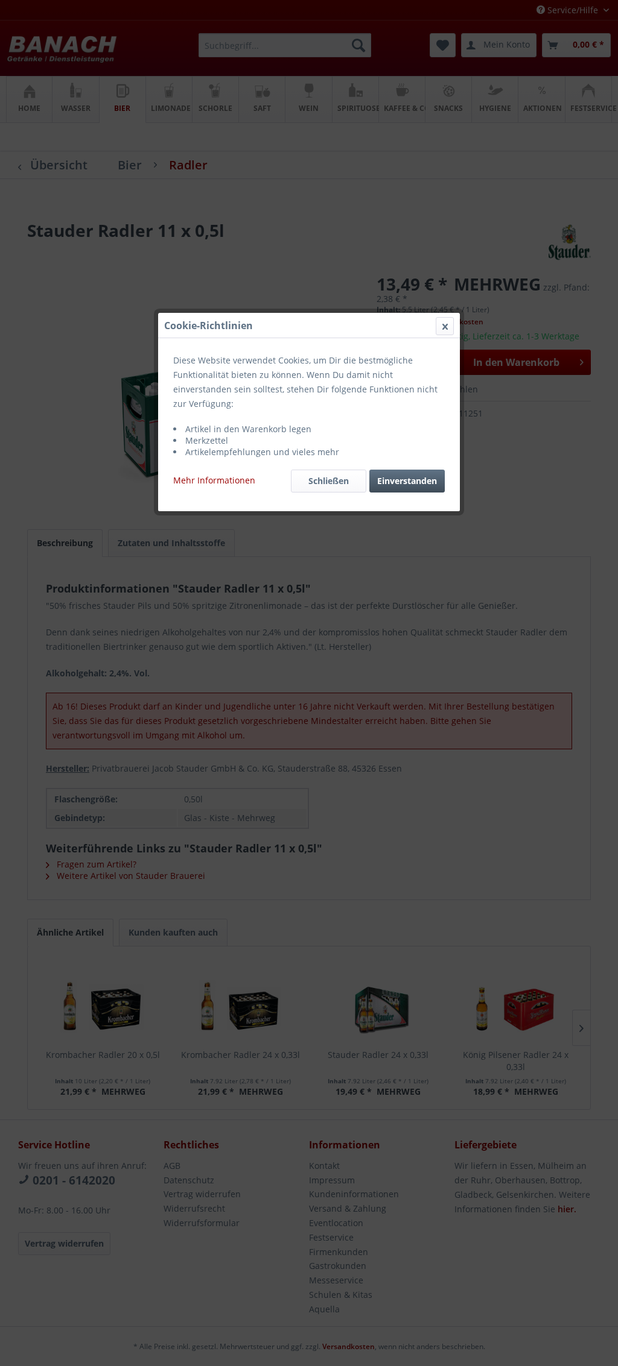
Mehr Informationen (214, 480)
